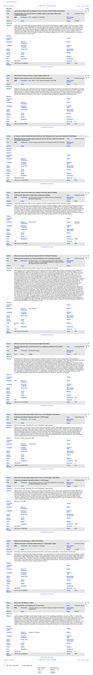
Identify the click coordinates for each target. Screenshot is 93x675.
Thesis (68, 38)
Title (8, 13)
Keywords (9, 23)
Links (87, 8)
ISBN (22, 56)
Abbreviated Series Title (70, 49)
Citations (83, 6)
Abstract (9, 25)
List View (78, 6)
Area (8, 58)
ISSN (8, 56)
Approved (69, 61)
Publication (24, 17)
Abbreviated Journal (70, 18)
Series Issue (22, 53)
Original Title (69, 46)
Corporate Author (9, 39)
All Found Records (14, 665)
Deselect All (11, 6)
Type (68, 13)
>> (50, 6)
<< (38, 6)
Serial (68, 63)
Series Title (24, 49)
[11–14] (54, 6)
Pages (68, 21)
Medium (69, 56)
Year (8, 17)
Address (9, 36)
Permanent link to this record (47, 66)
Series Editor (8, 49)
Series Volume (9, 53)
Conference (70, 58)
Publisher (9, 42)
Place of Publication (24, 42)
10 (48, 6)
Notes (8, 61)
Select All (6, 6)
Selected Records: (28, 665)
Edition (69, 52)
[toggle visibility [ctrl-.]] (5, 664)
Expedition (24, 58)
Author (8, 11)
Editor (68, 42)
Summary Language (23, 46)
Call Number (9, 64)
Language (9, 45)
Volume (9, 21)
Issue (22, 21)
